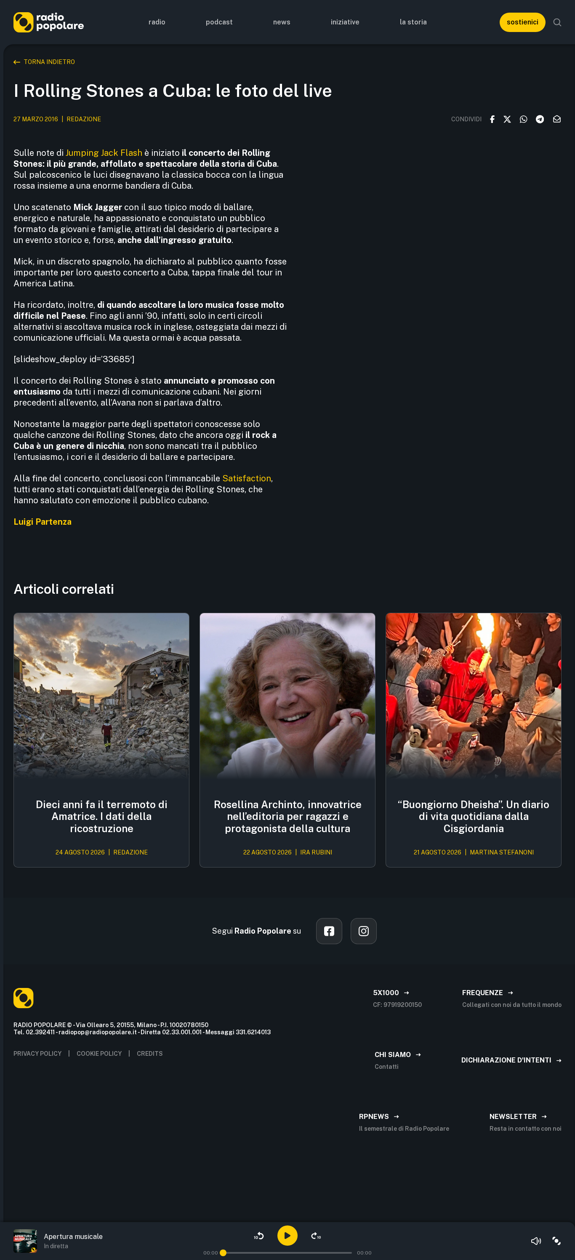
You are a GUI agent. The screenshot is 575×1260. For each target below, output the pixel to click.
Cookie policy (99, 1053)
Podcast (219, 22)
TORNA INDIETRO (49, 62)
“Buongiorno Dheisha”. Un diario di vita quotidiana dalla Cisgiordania (473, 816)
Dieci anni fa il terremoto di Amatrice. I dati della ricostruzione (102, 816)
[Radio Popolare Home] (48, 22)
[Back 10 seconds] (259, 1236)
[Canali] (556, 1241)
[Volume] (536, 1241)
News (281, 22)
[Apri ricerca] (557, 22)
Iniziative (345, 22)
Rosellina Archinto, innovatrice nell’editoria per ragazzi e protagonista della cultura (288, 816)
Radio (157, 22)
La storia (413, 22)
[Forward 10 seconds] (316, 1236)
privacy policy (37, 1053)
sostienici (522, 22)
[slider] (223, 1252)
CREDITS (150, 1053)
